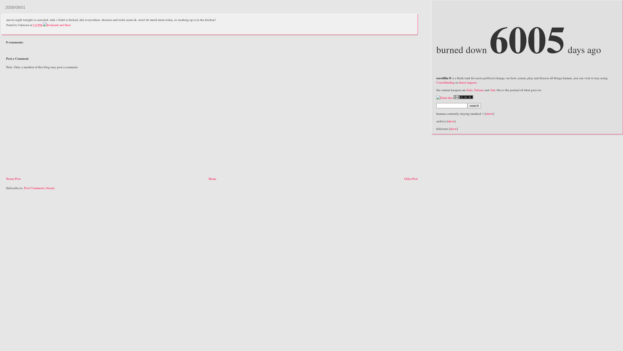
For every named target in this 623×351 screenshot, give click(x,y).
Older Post (411, 178)
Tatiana (479, 90)
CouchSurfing (445, 82)
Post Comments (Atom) (39, 188)
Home (212, 178)
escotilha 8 (443, 78)
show (489, 113)
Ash (492, 90)
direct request (467, 82)
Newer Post (13, 178)
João (470, 90)
